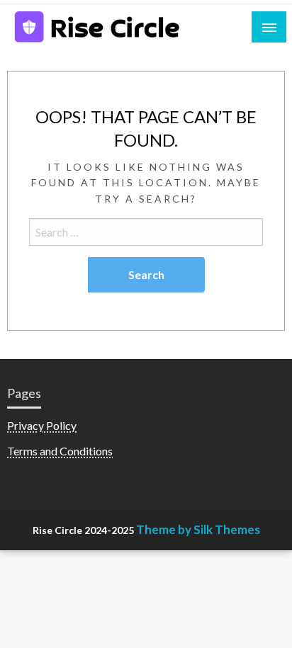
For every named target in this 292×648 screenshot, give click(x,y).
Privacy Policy (42, 425)
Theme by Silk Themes (198, 529)
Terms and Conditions (60, 450)
